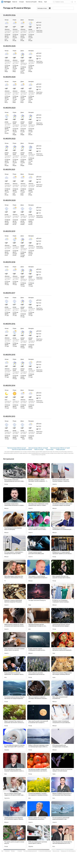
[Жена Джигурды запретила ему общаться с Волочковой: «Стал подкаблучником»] (14, 571)
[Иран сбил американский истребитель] (62, 691)
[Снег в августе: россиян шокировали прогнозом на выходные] (38, 667)
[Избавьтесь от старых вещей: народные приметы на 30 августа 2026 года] (62, 547)
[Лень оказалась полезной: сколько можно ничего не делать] (14, 643)
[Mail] (2, 2)
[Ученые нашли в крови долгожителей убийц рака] (38, 547)
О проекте (20, 851)
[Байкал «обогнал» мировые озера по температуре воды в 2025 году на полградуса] (38, 740)
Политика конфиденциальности (30, 851)
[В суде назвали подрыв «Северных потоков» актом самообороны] (38, 643)
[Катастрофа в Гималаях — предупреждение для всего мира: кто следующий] (14, 474)
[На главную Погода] (7, 2)
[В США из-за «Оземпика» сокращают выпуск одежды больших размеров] (62, 595)
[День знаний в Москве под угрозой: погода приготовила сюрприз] (62, 571)
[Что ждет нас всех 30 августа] (38, 595)
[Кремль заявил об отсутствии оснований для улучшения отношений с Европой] (38, 812)
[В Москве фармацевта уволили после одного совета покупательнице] (38, 836)
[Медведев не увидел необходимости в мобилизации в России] (62, 522)
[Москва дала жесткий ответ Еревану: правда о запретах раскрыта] (62, 474)
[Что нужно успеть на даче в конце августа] (14, 836)
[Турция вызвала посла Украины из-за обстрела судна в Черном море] (14, 812)
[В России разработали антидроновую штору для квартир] (62, 740)
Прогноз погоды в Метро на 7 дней (60, 448)
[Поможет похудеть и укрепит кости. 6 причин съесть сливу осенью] (38, 522)
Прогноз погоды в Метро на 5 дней (38, 448)
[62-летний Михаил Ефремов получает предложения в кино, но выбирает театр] (14, 764)
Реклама (13, 851)
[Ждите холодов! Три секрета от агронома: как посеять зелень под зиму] (14, 716)
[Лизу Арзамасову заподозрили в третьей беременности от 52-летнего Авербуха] (62, 836)
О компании (7, 851)
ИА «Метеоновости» (71, 851)
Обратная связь (55, 851)
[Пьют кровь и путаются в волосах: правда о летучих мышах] (62, 764)
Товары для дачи (60, 449)
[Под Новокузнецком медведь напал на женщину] (14, 522)
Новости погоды (38, 449)
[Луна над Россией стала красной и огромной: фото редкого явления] (38, 716)
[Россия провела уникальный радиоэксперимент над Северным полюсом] (62, 812)
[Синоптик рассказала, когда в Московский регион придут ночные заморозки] (62, 619)
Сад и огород (49, 449)
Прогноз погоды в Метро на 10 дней (22, 449)
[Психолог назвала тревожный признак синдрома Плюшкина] (14, 595)
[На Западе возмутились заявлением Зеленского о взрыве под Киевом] (14, 498)
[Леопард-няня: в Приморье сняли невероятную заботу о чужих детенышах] (38, 498)
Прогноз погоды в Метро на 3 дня (16, 448)
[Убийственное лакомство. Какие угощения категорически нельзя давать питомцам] (14, 619)
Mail (2, 851)
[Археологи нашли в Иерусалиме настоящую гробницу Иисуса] (62, 667)
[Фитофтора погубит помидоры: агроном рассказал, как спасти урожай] (38, 764)
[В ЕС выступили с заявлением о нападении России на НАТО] (14, 547)
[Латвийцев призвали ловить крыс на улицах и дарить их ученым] (62, 498)
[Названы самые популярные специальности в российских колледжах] (62, 716)
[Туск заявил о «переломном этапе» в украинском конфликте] (38, 571)
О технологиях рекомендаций (44, 851)
